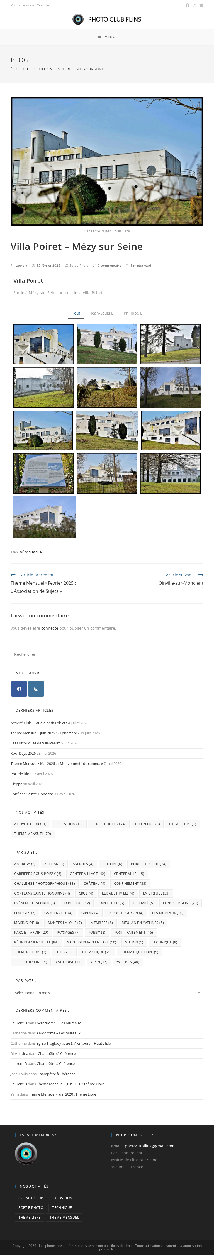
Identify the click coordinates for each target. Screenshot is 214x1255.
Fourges (24, 912)
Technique (147, 824)
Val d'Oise (69, 961)
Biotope (112, 864)
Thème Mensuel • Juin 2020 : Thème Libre (70, 1083)
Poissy (97, 932)
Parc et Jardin (31, 932)
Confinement (130, 883)
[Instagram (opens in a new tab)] (194, 5)
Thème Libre (182, 824)
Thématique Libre (139, 952)
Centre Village (87, 873)
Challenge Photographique (44, 883)
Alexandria (19, 1053)
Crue (86, 893)
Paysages (68, 932)
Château (94, 883)
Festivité (143, 903)
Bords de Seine (149, 864)
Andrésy (24, 864)
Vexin (99, 961)
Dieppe (16, 783)
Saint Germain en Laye (91, 942)
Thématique (97, 952)
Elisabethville (118, 893)
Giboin (90, 912)
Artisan (54, 864)
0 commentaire (109, 265)
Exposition (69, 824)
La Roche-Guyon (126, 912)
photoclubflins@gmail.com (149, 1145)
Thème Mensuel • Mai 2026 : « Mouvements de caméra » (57, 763)
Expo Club (77, 903)
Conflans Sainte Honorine (42, 893)
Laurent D (19, 1022)
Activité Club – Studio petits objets (39, 722)
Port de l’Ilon (21, 773)
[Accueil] (12, 68)
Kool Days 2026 (23, 753)
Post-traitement (133, 932)
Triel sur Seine (30, 961)
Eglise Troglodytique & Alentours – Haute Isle (74, 1043)
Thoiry (64, 952)
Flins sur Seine (180, 903)
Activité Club (30, 824)
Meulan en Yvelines (143, 922)
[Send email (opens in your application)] (200, 5)
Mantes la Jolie (65, 922)
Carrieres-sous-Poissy (37, 873)
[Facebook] (19, 689)
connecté (49, 628)
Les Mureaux (167, 912)
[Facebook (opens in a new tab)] (187, 5)
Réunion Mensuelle (36, 942)
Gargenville (58, 912)
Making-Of (26, 922)
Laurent (21, 265)
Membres (102, 922)
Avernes (83, 864)
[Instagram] (36, 689)
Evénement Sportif (34, 903)
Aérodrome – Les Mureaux (59, 1022)
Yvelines (127, 961)
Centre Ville (129, 873)
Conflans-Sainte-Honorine (32, 793)
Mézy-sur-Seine (32, 552)
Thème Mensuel (32, 833)
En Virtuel (156, 893)
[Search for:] (107, 653)
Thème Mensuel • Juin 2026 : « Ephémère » (45, 732)
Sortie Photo (78, 265)
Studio (134, 942)
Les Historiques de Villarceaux (35, 743)
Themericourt (30, 952)
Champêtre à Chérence (57, 1053)
